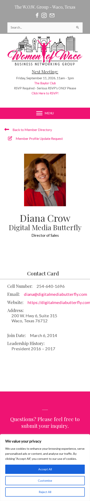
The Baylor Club (45, 83)
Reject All (45, 492)
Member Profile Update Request (39, 138)
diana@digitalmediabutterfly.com (55, 294)
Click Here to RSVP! (45, 93)
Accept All (45, 469)
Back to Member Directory (32, 130)
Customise (45, 480)
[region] (45, 467)
